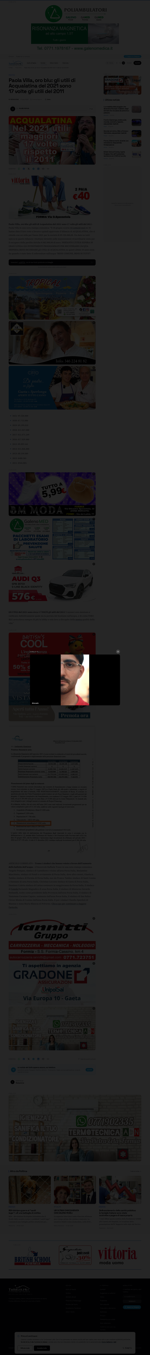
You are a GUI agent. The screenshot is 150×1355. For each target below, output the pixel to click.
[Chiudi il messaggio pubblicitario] (118, 652)
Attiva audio (35, 703)
